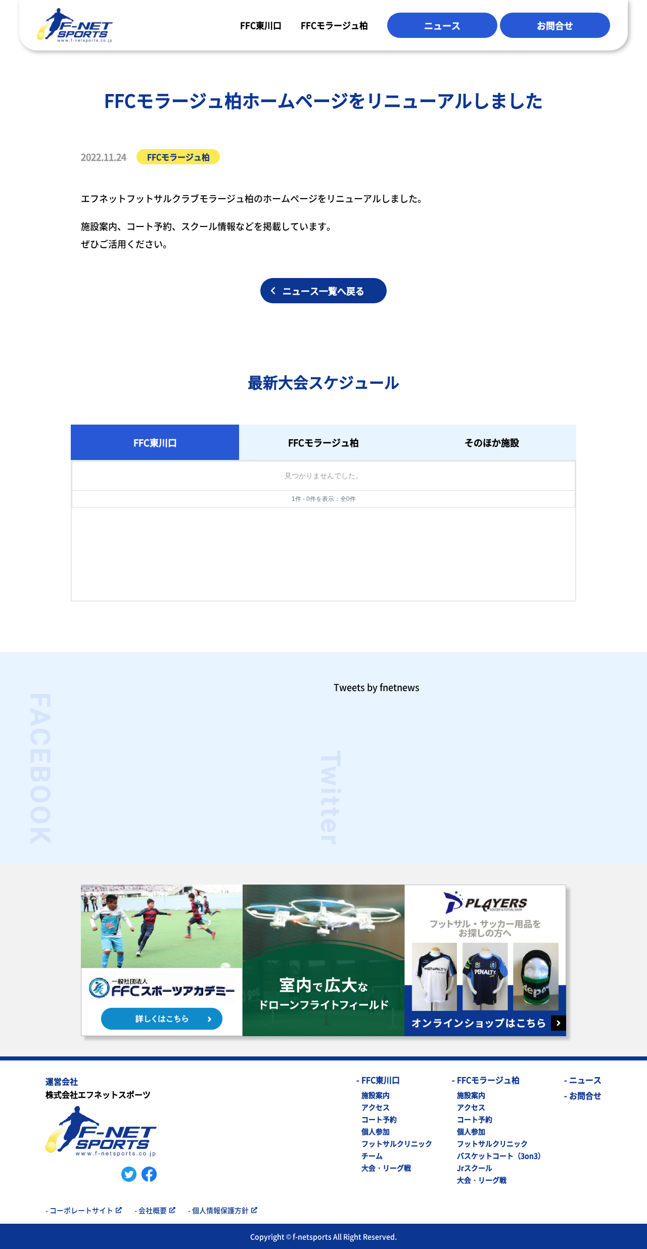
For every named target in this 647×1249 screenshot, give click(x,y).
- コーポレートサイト (79, 1210)
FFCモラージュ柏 (334, 25)
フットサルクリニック (396, 1143)
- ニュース (583, 1080)
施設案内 (375, 1094)
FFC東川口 (261, 25)
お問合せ (555, 25)
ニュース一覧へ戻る (323, 290)
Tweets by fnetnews (377, 686)
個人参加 (375, 1131)
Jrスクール (474, 1167)
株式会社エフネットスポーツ (98, 1088)
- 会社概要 (150, 1210)
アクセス (375, 1107)
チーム (372, 1155)
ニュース (442, 25)
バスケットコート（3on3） (501, 1155)
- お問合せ (583, 1095)
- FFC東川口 (378, 1080)
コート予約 (379, 1119)
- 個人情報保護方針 (218, 1210)
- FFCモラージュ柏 (486, 1080)
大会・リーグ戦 (386, 1167)
